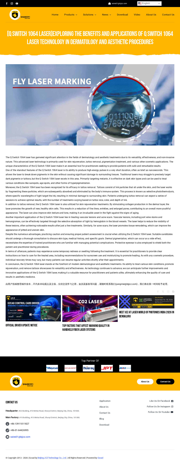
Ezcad (100, 458)
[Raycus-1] (107, 368)
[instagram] (12, 3)
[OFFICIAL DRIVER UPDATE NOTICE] (33, 296)
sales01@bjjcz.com (20, 437)
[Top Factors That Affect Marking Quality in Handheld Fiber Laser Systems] (90, 296)
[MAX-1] (88, 368)
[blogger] (173, 291)
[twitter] (163, 291)
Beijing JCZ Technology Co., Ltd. (52, 458)
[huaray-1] (52, 368)
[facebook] (7, 3)
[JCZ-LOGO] (20, 10)
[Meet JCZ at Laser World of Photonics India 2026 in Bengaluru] (146, 296)
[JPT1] (70, 368)
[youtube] (17, 3)
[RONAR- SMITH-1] (125, 368)
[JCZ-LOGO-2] (21, 376)
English (145, 3)
